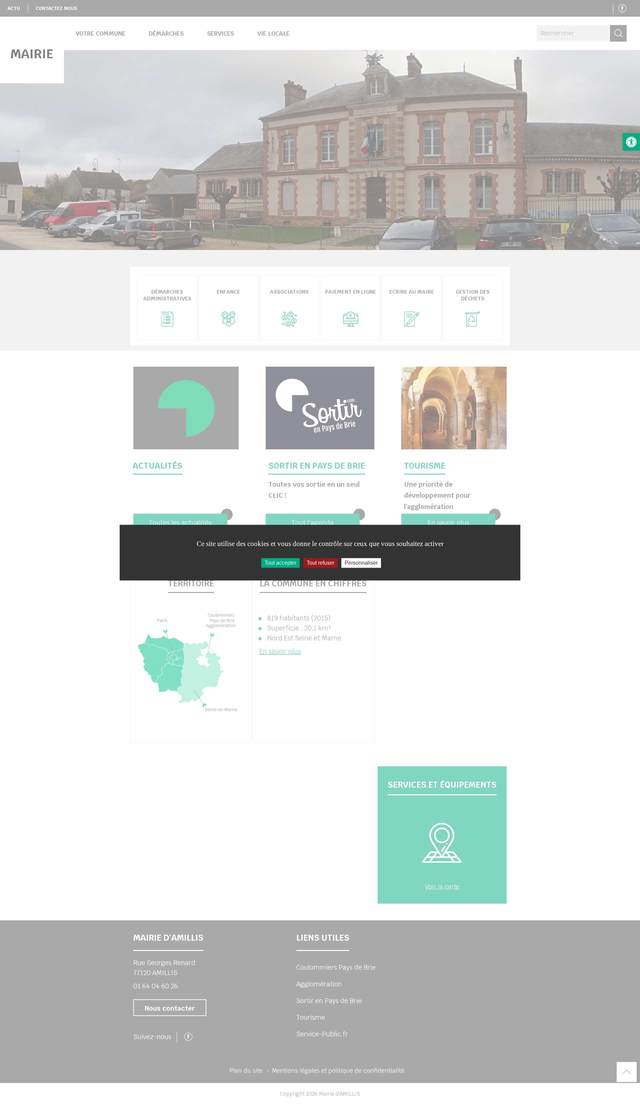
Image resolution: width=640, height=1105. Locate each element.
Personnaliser (361, 563)
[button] (631, 142)
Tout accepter (280, 563)
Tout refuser (320, 563)
